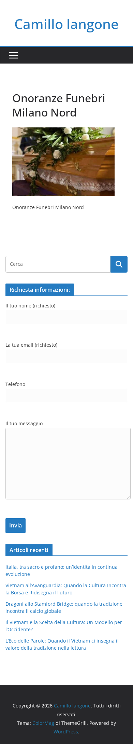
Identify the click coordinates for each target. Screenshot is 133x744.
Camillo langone (66, 23)
